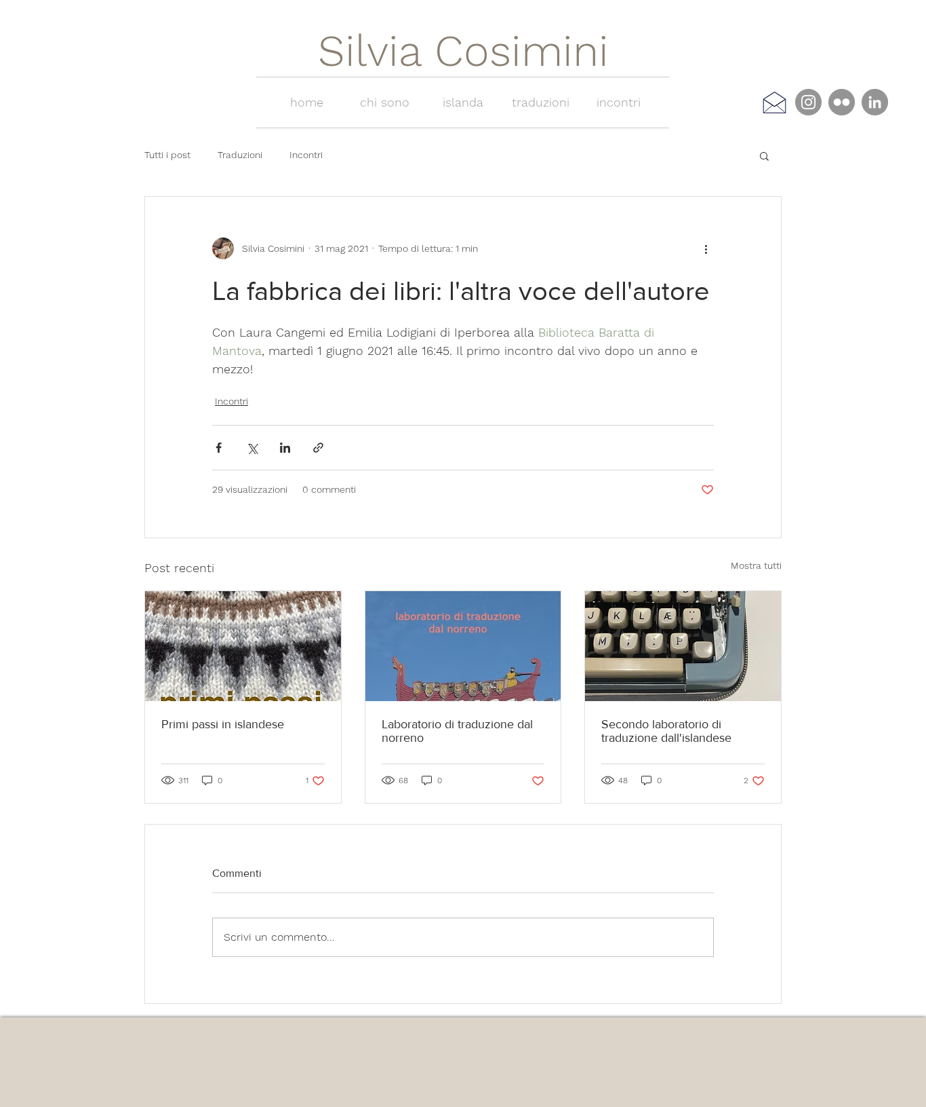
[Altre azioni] (706, 248)
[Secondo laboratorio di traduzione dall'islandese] (683, 646)
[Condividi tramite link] (318, 447)
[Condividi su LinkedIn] (285, 447)
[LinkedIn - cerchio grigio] (875, 102)
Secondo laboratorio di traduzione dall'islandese (666, 731)
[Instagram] (808, 102)
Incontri (306, 154)
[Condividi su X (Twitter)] (251, 447)
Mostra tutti (756, 565)
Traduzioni (240, 154)
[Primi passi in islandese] (243, 646)
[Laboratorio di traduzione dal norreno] (463, 646)
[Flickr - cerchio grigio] (841, 102)
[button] (764, 155)
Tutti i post (167, 154)
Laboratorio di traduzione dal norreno (457, 731)
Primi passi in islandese (222, 724)
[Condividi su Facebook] (218, 447)
